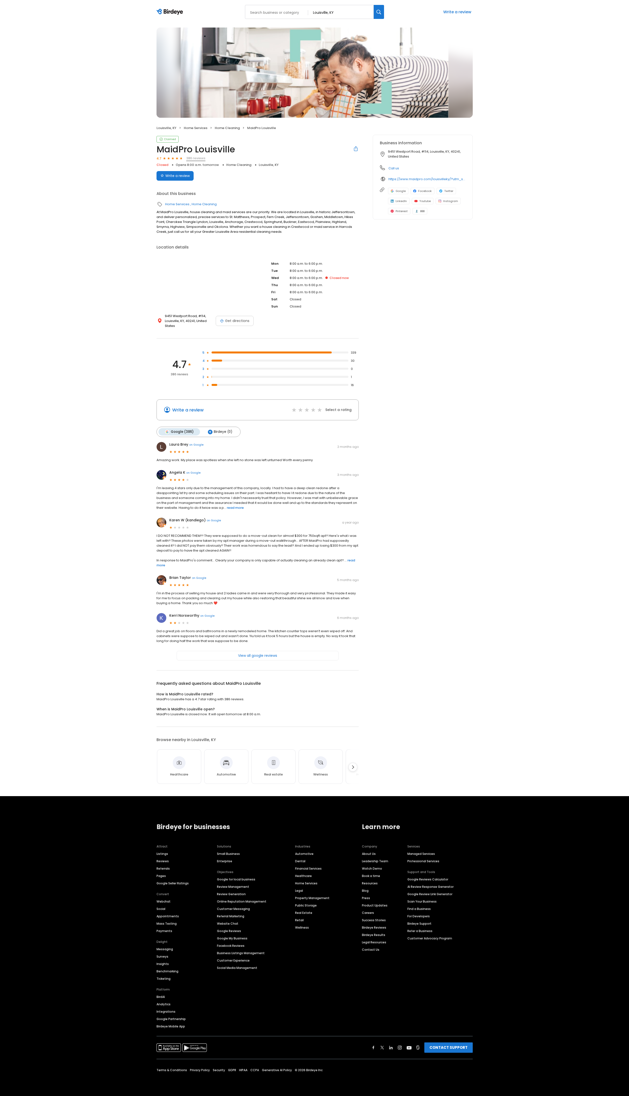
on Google (196, 445)
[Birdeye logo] (171, 12)
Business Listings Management (241, 953)
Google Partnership (171, 1019)
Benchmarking (167, 971)
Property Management (312, 898)
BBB (422, 211)
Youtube (425, 201)
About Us (369, 854)
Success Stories (374, 920)
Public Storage (306, 905)
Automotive (304, 854)
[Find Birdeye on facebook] (373, 1047)
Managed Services (421, 854)
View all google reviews (257, 655)
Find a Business (419, 909)
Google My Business (232, 938)
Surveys (162, 956)
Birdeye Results (373, 935)
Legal (299, 891)
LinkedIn (401, 201)
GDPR (232, 1070)
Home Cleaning (227, 128)
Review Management (233, 887)
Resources (370, 883)
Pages (161, 876)
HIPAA (243, 1070)
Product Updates (374, 905)
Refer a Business (419, 931)
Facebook (425, 191)
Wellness (302, 927)
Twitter (448, 191)
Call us (393, 168)
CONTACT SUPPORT (448, 1047)
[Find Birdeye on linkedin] (391, 1047)
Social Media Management (237, 968)
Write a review (457, 12)
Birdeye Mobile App (171, 1026)
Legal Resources (374, 942)
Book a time (371, 876)
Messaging (165, 949)
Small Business (228, 854)
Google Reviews (229, 931)
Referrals (163, 868)
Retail (299, 920)
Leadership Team (375, 861)
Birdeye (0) (223, 431)
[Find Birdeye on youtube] (409, 1047)
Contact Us (370, 950)
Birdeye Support (419, 923)
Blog (365, 891)
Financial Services (308, 868)
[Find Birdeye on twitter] (382, 1047)
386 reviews (195, 158)
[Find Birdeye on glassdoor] (417, 1047)
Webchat (164, 901)
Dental (300, 861)
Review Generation (231, 894)
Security (219, 1070)
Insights (163, 964)
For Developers (418, 916)
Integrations (166, 1011)
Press (366, 898)
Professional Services (423, 861)
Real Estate (303, 913)
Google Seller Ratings (173, 883)
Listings (162, 854)
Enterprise (224, 861)
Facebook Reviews (230, 946)
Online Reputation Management (241, 901)
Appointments (168, 916)
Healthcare (303, 876)
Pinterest (402, 211)
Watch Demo (372, 868)
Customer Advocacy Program (429, 938)
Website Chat (227, 923)
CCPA (254, 1070)
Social (161, 909)
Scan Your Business (422, 901)
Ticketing (164, 979)
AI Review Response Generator (430, 887)
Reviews (163, 861)
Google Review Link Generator (429, 894)
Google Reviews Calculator (427, 879)
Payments (164, 931)
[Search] (379, 12)
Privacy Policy (200, 1070)
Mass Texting (167, 923)
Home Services (195, 128)
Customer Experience (233, 960)
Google (401, 191)
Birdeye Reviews (374, 927)
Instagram (450, 201)
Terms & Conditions (172, 1070)
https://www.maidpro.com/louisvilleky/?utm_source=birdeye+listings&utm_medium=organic (427, 179)
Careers (368, 913)
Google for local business (236, 879)
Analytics (164, 1004)
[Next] (352, 767)
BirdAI (161, 997)
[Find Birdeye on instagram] (400, 1047)
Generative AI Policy (277, 1070)
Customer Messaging (233, 909)
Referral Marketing (230, 916)
